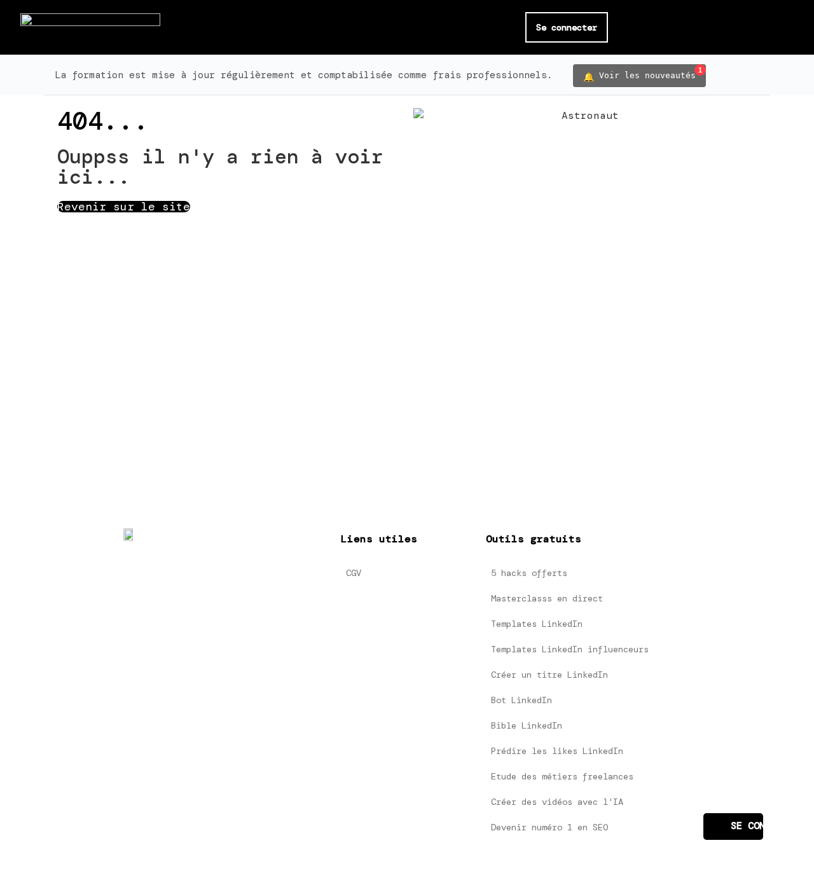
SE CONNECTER (747, 826)
